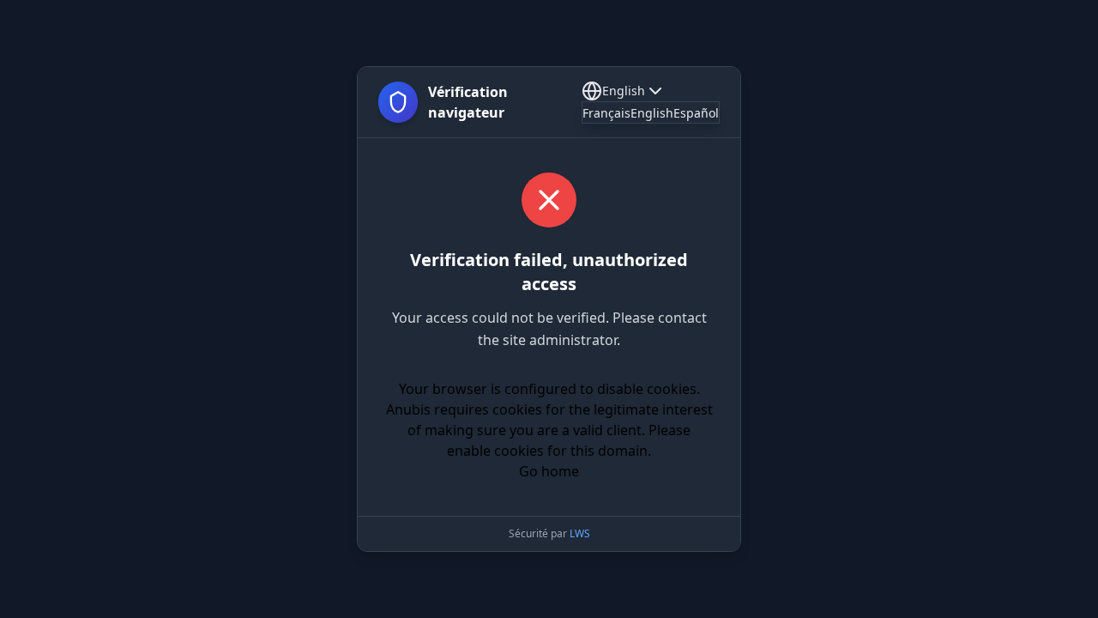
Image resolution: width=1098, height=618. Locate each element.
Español (696, 113)
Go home (549, 471)
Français (606, 113)
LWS (580, 533)
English (623, 90)
